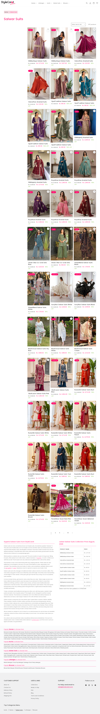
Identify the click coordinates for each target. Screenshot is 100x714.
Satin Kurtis (25, 647)
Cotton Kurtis (58, 644)
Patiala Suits (58, 655)
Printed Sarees (84, 637)
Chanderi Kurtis (32, 644)
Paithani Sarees (58, 637)
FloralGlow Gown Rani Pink (61, 519)
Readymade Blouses (29, 668)
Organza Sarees (48, 637)
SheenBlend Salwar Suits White (37, 308)
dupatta (39, 558)
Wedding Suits (32, 656)
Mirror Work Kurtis (76, 646)
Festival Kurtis (90, 644)
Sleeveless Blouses (40, 668)
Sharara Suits (87, 655)
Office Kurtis (85, 646)
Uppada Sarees (36, 639)
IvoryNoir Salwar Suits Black (84, 304)
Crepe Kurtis (65, 644)
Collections (34, 685)
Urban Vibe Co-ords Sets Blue (37, 263)
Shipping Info (8, 696)
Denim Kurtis (72, 644)
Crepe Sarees (16, 633)
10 (68, 533)
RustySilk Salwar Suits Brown (36, 516)
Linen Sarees (73, 635)
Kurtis (11, 641)
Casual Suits (27, 653)
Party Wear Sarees (67, 637)
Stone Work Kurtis (55, 647)
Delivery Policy (8, 690)
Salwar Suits (13, 650)
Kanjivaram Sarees (32, 635)
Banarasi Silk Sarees (18, 632)
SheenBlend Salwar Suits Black (83, 263)
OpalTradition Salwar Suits (61, 101)
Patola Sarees (76, 637)
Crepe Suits (81, 653)
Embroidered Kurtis (81, 644)
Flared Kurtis (7, 646)
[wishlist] (48, 29)
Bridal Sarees (74, 632)
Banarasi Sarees (8, 632)
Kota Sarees (66, 635)
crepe (14, 568)
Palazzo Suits (42, 655)
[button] (34, 3)
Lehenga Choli (28, 662)
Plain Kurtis (10, 647)
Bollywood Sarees (65, 632)
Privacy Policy (35, 698)
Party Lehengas (36, 662)
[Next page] (72, 533)
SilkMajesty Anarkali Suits (83, 137)
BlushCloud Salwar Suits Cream (83, 349)
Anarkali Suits (7, 653)
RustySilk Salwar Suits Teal (61, 474)
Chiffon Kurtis (40, 644)
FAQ (32, 690)
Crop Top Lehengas (18, 662)
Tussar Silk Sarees (26, 639)
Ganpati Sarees (68, 633)
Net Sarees (30, 637)
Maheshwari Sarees (82, 635)
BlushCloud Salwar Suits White (60, 349)
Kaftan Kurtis (41, 646)
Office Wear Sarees (39, 637)
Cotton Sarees (8, 633)
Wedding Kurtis (64, 647)
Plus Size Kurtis (18, 647)
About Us (6, 685)
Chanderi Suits (35, 653)
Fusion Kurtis (14, 646)
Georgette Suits (11, 655)
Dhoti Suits (87, 653)
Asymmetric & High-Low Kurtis (12, 644)
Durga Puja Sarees (58, 633)
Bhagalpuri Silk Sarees (54, 632)
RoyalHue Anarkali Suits (60, 180)
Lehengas (12, 659)
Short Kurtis (41, 647)
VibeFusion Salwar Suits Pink (38, 393)
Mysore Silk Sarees (13, 637)
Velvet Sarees (44, 639)
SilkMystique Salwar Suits (37, 61)
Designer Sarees (41, 633)
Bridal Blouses (19, 668)
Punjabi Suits (73, 655)
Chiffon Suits (43, 653)
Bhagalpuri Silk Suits (17, 653)
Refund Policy (8, 693)
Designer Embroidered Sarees (28, 633)
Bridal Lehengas (8, 662)
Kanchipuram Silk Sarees (19, 635)
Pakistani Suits (34, 655)
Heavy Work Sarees (88, 633)
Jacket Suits (19, 655)
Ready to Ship (35, 687)
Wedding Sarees (52, 639)
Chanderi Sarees (83, 632)
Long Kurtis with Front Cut (64, 646)
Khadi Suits (26, 655)
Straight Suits (16, 656)
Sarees (11, 629)
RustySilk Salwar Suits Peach (82, 434)
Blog (32, 693)
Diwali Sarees (49, 633)
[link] (97, 3)
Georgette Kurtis (23, 646)
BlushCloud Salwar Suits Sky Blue (38, 349)
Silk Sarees (7, 639)
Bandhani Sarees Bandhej (32, 632)
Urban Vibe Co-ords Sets (60, 263)
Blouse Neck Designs (9, 668)
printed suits (35, 620)
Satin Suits (80, 655)
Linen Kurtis (48, 646)
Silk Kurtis (47, 647)
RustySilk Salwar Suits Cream (36, 475)
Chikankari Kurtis (49, 644)
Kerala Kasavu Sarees (56, 635)
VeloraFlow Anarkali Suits (83, 61)
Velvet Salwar (24, 656)
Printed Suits (66, 655)
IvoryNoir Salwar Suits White (61, 305)
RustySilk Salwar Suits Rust (84, 390)
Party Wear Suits (50, 655)
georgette (8, 568)
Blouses (11, 665)
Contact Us (7, 687)
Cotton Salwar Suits (61, 653)
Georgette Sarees (77, 633)
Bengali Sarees (43, 632)
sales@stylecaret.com (65, 687)
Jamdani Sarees (8, 635)
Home (6, 12)
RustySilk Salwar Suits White (38, 433)
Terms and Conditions (37, 696)
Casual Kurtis (23, 644)
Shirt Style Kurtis (33, 647)
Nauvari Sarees (23, 637)
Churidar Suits (51, 653)
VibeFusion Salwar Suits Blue (60, 391)
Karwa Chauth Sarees (43, 635)
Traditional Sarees (16, 639)
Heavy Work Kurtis (32, 646)
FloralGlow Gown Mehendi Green (84, 520)
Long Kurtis (54, 646)
